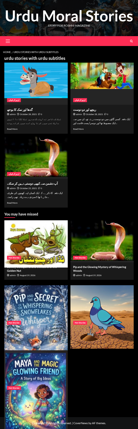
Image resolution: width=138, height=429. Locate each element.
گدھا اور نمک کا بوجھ (20, 109)
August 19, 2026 (27, 275)
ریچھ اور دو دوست (84, 109)
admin (13, 114)
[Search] (131, 41)
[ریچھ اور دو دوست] (102, 84)
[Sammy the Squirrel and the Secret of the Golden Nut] (36, 241)
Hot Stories (14, 257)
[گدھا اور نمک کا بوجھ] (36, 84)
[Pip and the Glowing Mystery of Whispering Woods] (102, 241)
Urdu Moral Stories (69, 15)
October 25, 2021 (28, 188)
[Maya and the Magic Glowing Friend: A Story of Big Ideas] (36, 371)
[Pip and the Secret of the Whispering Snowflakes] (36, 306)
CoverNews (80, 423)
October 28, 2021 (28, 114)
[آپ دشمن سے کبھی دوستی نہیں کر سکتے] (36, 157)
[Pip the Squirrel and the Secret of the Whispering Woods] (102, 306)
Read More (12, 129)
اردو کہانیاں (14, 100)
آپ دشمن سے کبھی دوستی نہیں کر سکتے (32, 183)
